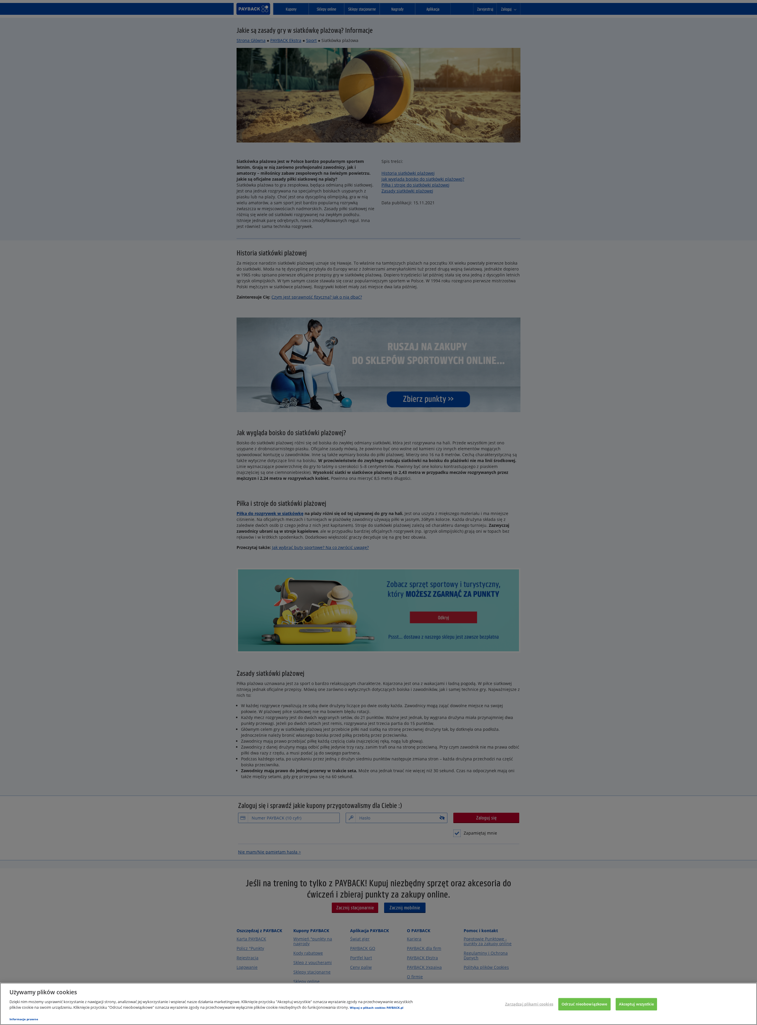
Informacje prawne (23, 1019)
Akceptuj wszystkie (636, 1004)
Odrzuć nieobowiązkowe (584, 1004)
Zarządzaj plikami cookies (529, 1004)
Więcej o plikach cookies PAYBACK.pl (376, 1007)
